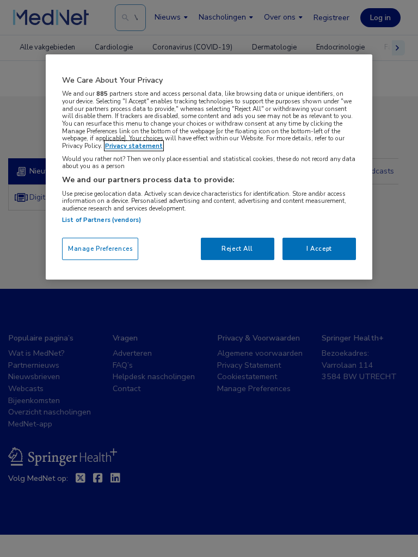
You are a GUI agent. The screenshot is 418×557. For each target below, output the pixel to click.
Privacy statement (134, 145)
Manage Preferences (100, 248)
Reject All (237, 248)
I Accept (319, 248)
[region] (209, 167)
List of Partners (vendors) (101, 219)
